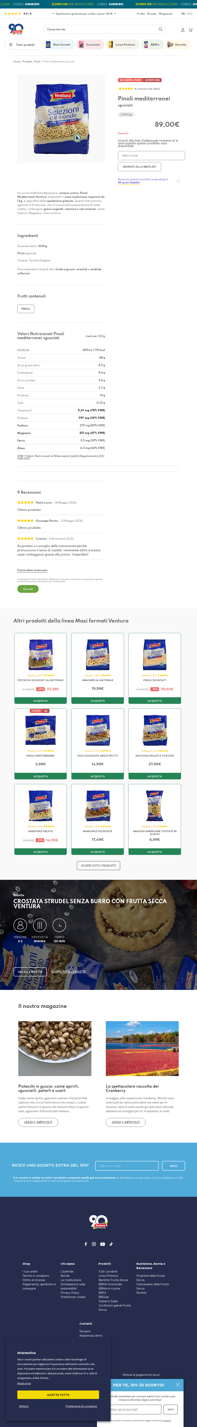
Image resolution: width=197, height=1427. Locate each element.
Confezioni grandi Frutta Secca (114, 1307)
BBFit (102, 1292)
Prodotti (27, 61)
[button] (12, 44)
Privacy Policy (70, 1292)
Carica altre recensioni (32, 570)
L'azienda (67, 1271)
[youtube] (102, 1244)
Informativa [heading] (26, 1353)
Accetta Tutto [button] (58, 1395)
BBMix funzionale (110, 1284)
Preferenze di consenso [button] (81, 1406)
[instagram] (94, 1244)
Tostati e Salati (108, 1301)
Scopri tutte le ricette (68, 971)
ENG (190, 14)
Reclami (84, 1331)
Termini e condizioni (36, 1276)
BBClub (103, 1297)
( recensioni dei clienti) (147, 89)
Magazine (166, 13)
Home (16, 61)
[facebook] (86, 1244)
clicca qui (167, 1420)
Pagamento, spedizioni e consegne (39, 1286)
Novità (65, 1276)
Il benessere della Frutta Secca (152, 1286)
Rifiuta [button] (23, 1406)
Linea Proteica (108, 1276)
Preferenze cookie (73, 1297)
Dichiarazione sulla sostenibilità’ (73, 1286)
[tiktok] (111, 1244)
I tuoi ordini (30, 1271)
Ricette (152, 13)
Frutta (141, 13)
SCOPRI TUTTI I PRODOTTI (98, 865)
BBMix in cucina (109, 1288)
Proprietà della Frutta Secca (150, 1278)
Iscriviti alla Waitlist (139, 166)
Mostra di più (24, 1383)
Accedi (28, 589)
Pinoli (37, 61)
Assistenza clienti (90, 1335)
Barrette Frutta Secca (113, 1280)
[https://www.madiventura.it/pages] (16, 29)
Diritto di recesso (34, 1280)
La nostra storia (71, 1280)
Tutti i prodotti (25, 44)
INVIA (171, 1409)
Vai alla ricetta (30, 972)
